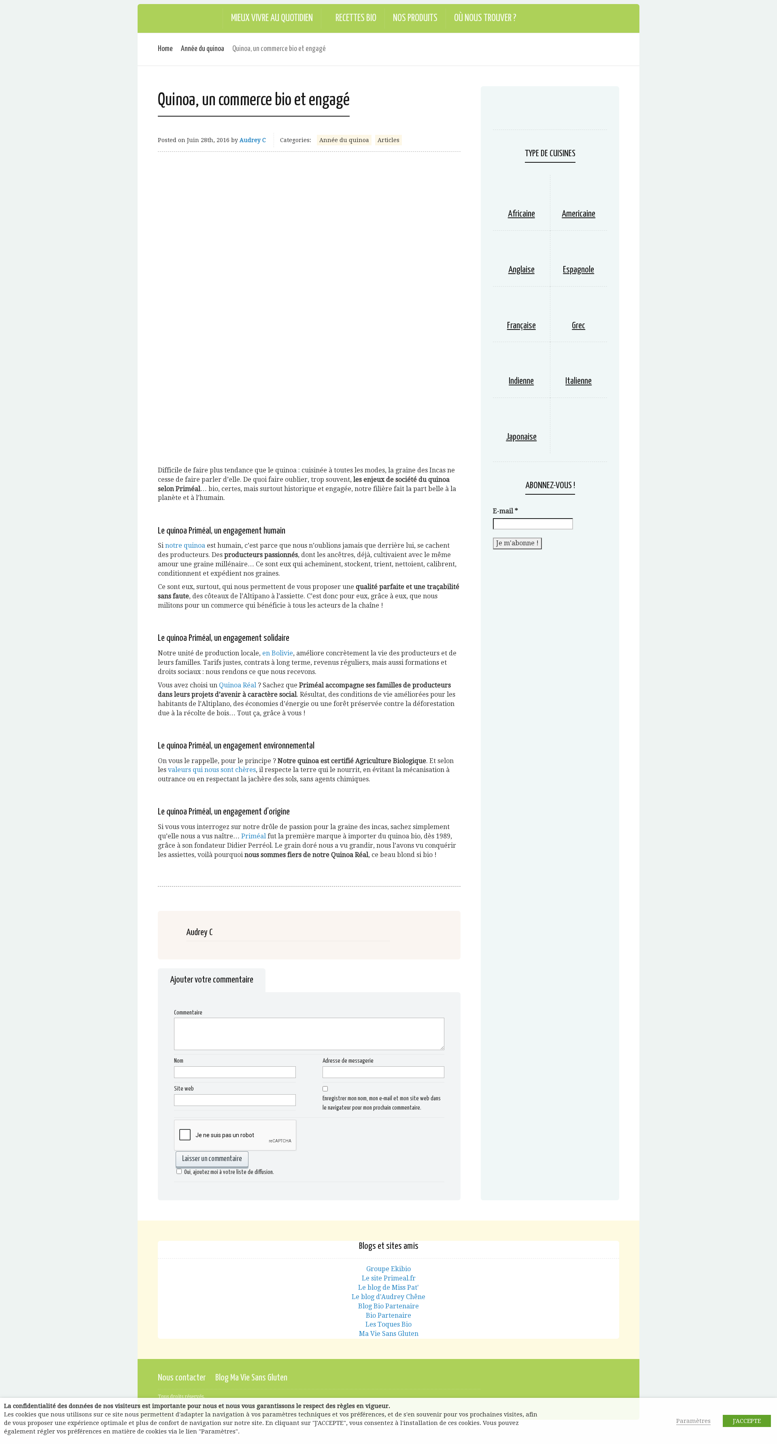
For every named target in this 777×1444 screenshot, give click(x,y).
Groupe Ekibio (388, 1269)
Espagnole (578, 269)
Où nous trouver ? (485, 18)
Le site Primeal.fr (389, 1278)
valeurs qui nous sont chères (212, 770)
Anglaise (521, 269)
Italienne (578, 381)
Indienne (521, 381)
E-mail (505, 511)
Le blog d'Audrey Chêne (388, 1297)
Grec (578, 325)
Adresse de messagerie (348, 1061)
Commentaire (188, 1013)
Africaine (521, 214)
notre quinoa (185, 545)
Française (521, 325)
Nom (178, 1061)
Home (165, 49)
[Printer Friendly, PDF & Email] (164, 887)
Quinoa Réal (238, 685)
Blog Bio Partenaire (388, 1306)
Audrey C (253, 140)
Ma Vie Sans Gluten (388, 1334)
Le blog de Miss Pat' (388, 1287)
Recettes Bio (355, 18)
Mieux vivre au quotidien (272, 18)
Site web (184, 1089)
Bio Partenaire (388, 1315)
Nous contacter (182, 1377)
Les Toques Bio (388, 1324)
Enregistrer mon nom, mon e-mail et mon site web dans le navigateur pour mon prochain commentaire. (382, 1103)
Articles (388, 140)
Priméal (253, 836)
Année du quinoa (202, 49)
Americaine (578, 214)
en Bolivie (277, 653)
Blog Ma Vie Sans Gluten (251, 1377)
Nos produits (415, 18)
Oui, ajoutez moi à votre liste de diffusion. (229, 1172)
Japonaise (521, 437)
